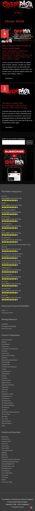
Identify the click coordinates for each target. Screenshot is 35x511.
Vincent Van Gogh (7, 482)
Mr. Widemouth (6, 237)
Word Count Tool (7, 328)
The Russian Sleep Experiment (10, 412)
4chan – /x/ (5, 310)
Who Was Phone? (7, 423)
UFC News (5, 477)
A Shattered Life (6, 267)
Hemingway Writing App (9, 326)
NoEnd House (6, 373)
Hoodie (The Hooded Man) (9, 360)
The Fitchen (5, 475)
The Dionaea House (7, 403)
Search (29, 142)
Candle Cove (5, 346)
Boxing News (5, 439)
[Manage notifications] (31, 507)
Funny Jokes (5, 446)
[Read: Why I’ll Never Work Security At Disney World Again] (17, 35)
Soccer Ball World (7, 473)
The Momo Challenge (8, 405)
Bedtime (4, 203)
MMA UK (4, 455)
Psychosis (4, 196)
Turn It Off (5, 295)
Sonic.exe (4, 391)
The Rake (4, 410)
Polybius (4, 376)
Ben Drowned (6, 217)
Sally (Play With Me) (8, 385)
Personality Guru (6, 468)
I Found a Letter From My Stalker (11, 261)
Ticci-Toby (5, 281)
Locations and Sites (19, 57)
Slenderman (5, 387)
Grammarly (5, 324)
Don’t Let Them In (7, 274)
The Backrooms (6, 400)
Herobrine (4, 358)
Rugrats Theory (6, 382)
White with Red (6, 421)
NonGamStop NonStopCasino (10, 461)
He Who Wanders (7, 224)
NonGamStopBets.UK (8, 464)
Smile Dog (5, 389)
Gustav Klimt (5, 448)
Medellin (4, 452)
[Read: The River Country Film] (17, 91)
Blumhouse (5, 437)
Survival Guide (6, 288)
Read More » (9, 79)
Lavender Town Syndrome (9, 367)
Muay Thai (5, 457)
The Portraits (5, 407)
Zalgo (3, 425)
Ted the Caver (6, 398)
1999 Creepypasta (7, 339)
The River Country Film (12, 103)
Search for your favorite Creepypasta (13, 138)
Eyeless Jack (5, 353)
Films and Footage (7, 106)
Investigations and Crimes (21, 55)
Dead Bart (4, 351)
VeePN (3, 480)
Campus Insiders (6, 441)
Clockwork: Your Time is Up (10, 349)
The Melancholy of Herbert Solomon (12, 254)
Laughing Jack (6, 364)
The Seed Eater (6, 414)
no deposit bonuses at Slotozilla (11, 459)
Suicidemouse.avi (7, 396)
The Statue (5, 416)
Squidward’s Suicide (7, 394)
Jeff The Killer (6, 362)
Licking (4, 369)
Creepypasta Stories (7, 312)
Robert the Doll (6, 380)
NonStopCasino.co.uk (8, 466)
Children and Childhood (9, 51)
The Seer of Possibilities (9, 210)
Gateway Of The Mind (8, 355)
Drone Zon (5, 443)
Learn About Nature (7, 450)
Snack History (6, 471)
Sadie (3, 230)
